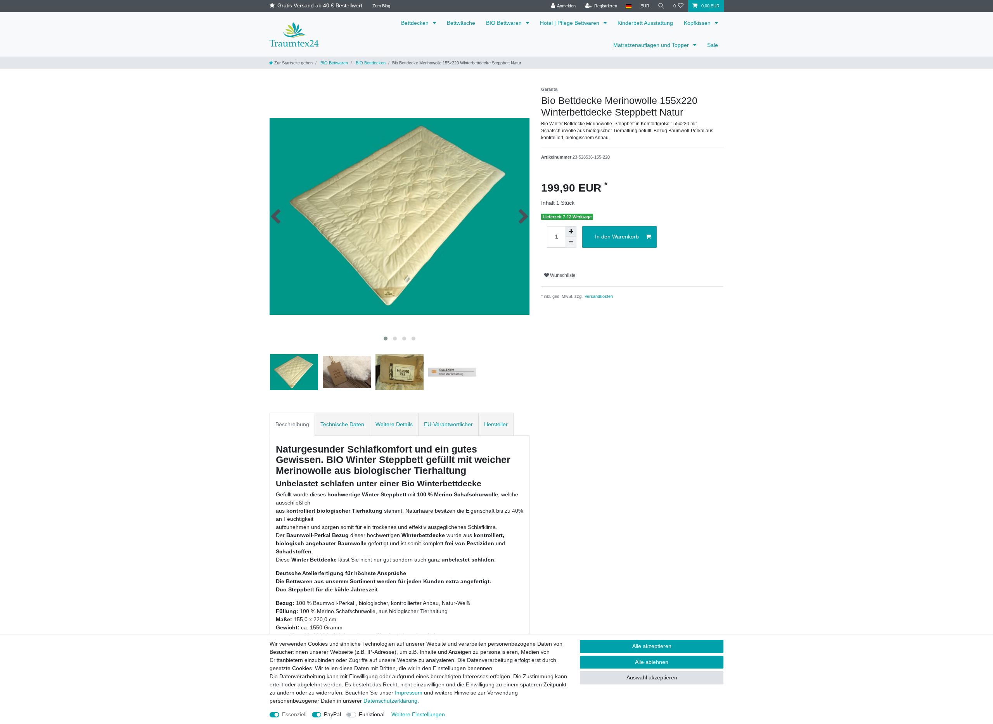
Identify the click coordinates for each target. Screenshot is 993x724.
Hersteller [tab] (496, 424)
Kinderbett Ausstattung (645, 23)
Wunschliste (562, 275)
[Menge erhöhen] (571, 231)
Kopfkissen (698, 23)
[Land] (628, 6)
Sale (712, 45)
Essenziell (294, 714)
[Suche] (661, 6)
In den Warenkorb (617, 236)
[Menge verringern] (571, 242)
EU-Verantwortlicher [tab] (448, 424)
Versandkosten (599, 296)
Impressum (408, 692)
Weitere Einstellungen (418, 714)
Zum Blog (381, 5)
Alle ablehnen (651, 662)
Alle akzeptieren (651, 646)
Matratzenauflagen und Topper (651, 45)
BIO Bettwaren (504, 23)
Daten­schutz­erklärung (390, 701)
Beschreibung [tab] (292, 424)
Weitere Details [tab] (394, 424)
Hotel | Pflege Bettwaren (570, 23)
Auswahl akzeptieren (651, 677)
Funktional (371, 714)
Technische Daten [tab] (342, 424)
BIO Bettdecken (370, 62)
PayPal (332, 714)
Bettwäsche (461, 23)
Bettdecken (415, 23)
